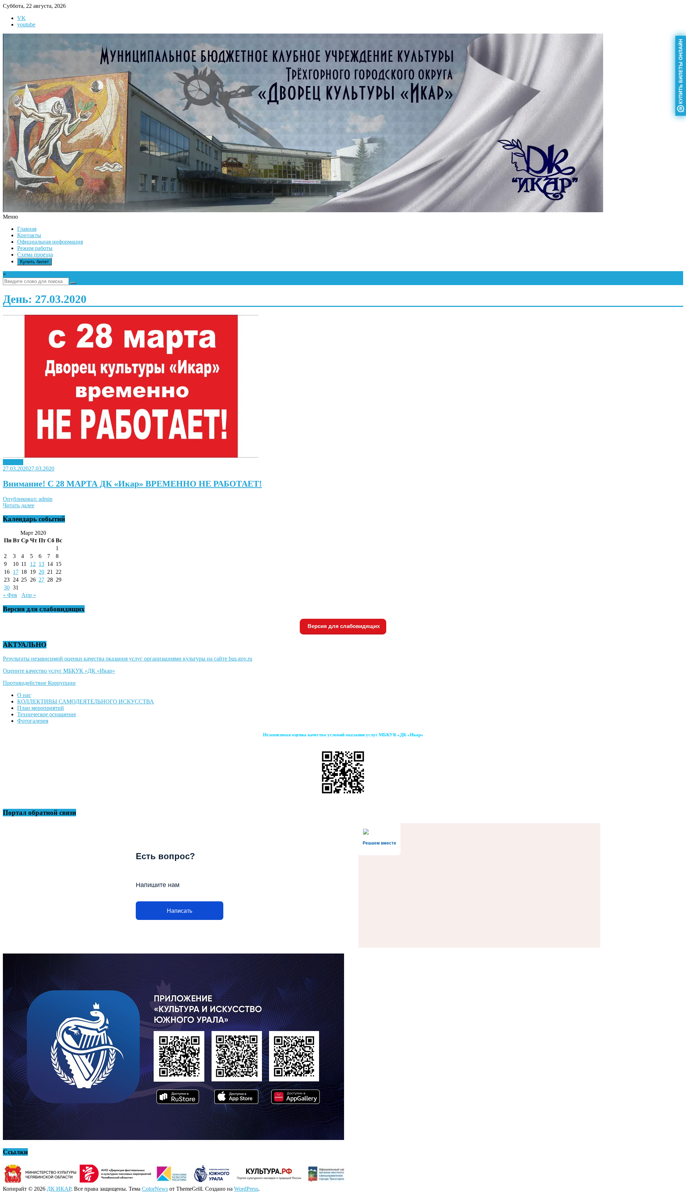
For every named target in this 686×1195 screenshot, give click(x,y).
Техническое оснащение (46, 714)
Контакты (29, 235)
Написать (179, 911)
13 (41, 564)
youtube (26, 24)
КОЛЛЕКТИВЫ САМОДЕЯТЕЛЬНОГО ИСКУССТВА (85, 701)
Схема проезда (35, 255)
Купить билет (34, 261)
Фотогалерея (32, 721)
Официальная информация (50, 242)
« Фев (10, 595)
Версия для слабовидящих (343, 626)
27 (41, 580)
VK (21, 18)
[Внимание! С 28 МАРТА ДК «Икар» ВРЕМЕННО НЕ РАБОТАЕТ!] (130, 456)
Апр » (28, 595)
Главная (26, 229)
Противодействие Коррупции (39, 683)
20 (41, 572)
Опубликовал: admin (28, 499)
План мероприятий (40, 708)
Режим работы (35, 248)
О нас (24, 695)
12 (33, 564)
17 (16, 572)
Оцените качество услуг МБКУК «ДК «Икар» (59, 671)
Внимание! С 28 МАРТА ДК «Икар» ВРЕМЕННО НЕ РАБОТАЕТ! (132, 483)
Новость (13, 462)
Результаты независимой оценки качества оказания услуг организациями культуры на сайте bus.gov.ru (127, 659)
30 (7, 587)
